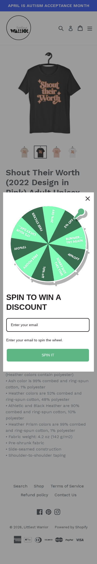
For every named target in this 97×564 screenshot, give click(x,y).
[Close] (87, 198)
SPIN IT (48, 355)
